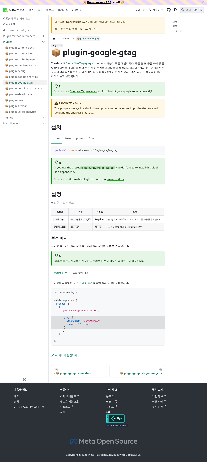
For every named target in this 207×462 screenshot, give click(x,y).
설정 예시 (179, 30)
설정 (175, 26)
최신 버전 (74, 28)
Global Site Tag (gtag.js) (80, 63)
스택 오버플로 (68, 396)
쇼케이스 (63, 10)
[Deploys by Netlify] (115, 421)
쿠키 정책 (157, 406)
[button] (24, 123)
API (40, 10)
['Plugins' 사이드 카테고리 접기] (43, 41)
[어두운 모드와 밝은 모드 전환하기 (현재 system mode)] (175, 9)
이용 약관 (157, 401)
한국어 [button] (156, 10)
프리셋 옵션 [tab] (60, 273)
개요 (16, 396)
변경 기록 (111, 401)
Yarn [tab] (68, 138)
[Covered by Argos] (117, 426)
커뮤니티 (77, 10)
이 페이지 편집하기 (66, 355)
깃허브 (110, 406)
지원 (62, 412)
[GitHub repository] (169, 9)
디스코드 (65, 406)
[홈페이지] (54, 38)
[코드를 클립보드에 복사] (160, 150)
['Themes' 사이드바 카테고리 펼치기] (43, 117)
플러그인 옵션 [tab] (80, 273)
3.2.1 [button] (139, 10)
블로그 (50, 10)
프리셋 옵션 (86, 283)
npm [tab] (57, 138)
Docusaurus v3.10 (99, 2)
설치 (175, 21)
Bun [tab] (91, 138)
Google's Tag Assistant (83, 91)
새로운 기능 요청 (69, 401)
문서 (31, 10)
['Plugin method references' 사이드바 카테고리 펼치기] (43, 36)
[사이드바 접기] (24, 379)
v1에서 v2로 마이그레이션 (29, 406)
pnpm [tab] (80, 138)
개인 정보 (157, 396)
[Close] (203, 2)
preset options (115, 179)
